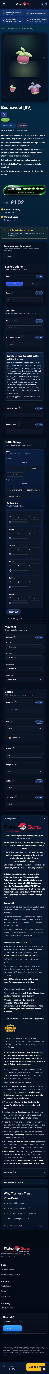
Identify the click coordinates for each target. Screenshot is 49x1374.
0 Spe (15, 474)
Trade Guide (6, 1286)
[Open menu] (3, 3)
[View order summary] (3, 1367)
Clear (24, 462)
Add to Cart (36, 1367)
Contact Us (5, 1296)
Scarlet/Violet (13, 29)
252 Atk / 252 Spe (15, 490)
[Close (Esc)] (22, 1360)
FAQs (3, 1291)
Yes (33, 283)
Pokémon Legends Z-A (10, 1275)
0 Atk (34, 468)
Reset (9, 256)
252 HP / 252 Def (15, 496)
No (14, 283)
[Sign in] (42, 4)
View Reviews (40, 1226)
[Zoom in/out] (2, 1360)
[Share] (15, 1360)
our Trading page (22, 1112)
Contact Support (12, 1328)
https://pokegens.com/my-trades (19, 982)
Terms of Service (8, 1308)
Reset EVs (13, 612)
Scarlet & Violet (7, 1269)
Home (3, 29)
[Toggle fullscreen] (9, 1360)
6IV (15, 468)
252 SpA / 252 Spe (33, 490)
